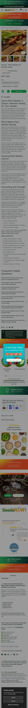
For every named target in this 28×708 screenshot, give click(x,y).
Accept (13, 697)
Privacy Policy (12, 694)
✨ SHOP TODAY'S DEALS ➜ (14, 360)
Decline (13, 701)
